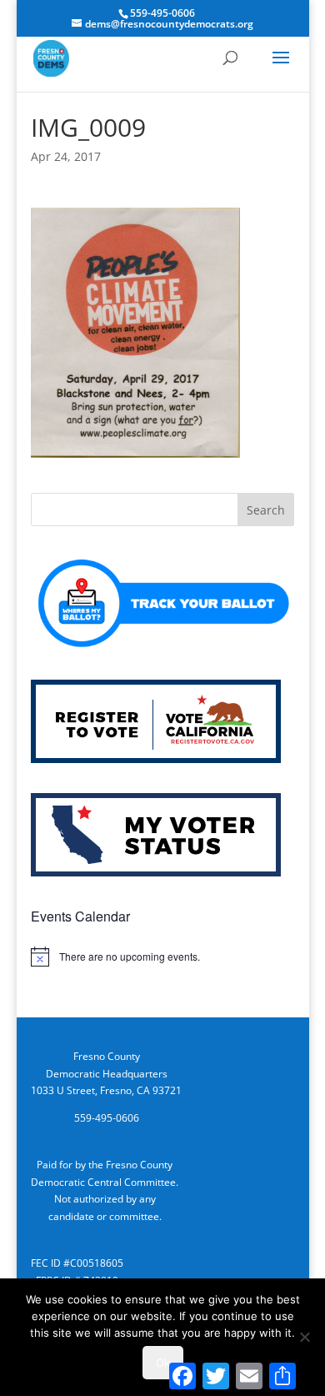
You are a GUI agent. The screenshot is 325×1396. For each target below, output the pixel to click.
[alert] (162, 957)
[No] (304, 1336)
